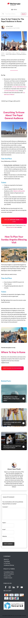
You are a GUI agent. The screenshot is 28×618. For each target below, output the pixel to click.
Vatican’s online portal (18, 191)
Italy (14, 53)
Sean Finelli (10, 26)
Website (4, 536)
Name (4, 522)
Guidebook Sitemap (9, 565)
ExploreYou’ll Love (14, 220)
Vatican (18, 53)
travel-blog (8, 53)
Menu (15, 9)
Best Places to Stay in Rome (12, 368)
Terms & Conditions (9, 574)
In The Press (7, 563)
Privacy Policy (7, 575)
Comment (5, 507)
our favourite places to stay (11, 90)
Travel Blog (6, 561)
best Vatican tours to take (16, 226)
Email (4, 529)
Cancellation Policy (9, 572)
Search (23, 13)
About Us (6, 559)
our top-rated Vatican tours (19, 86)
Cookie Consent (8, 577)
